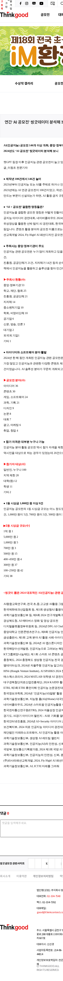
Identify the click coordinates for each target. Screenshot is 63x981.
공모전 (45, 15)
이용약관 (21, 876)
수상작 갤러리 (24, 83)
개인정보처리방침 (43, 876)
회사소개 (5, 876)
